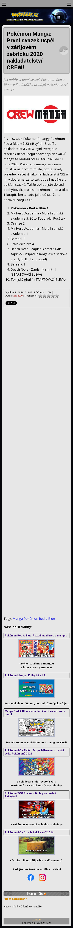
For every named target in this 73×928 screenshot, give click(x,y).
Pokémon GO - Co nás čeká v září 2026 (29, 832)
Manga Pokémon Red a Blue (34, 618)
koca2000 (17, 295)
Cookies (36, 919)
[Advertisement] (36, 462)
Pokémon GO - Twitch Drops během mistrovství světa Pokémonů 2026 (34, 752)
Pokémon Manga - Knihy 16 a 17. (25, 675)
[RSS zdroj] (45, 893)
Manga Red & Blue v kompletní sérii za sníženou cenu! (35, 713)
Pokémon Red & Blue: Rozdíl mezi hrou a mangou (36, 635)
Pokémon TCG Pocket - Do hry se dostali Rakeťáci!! (30, 795)
